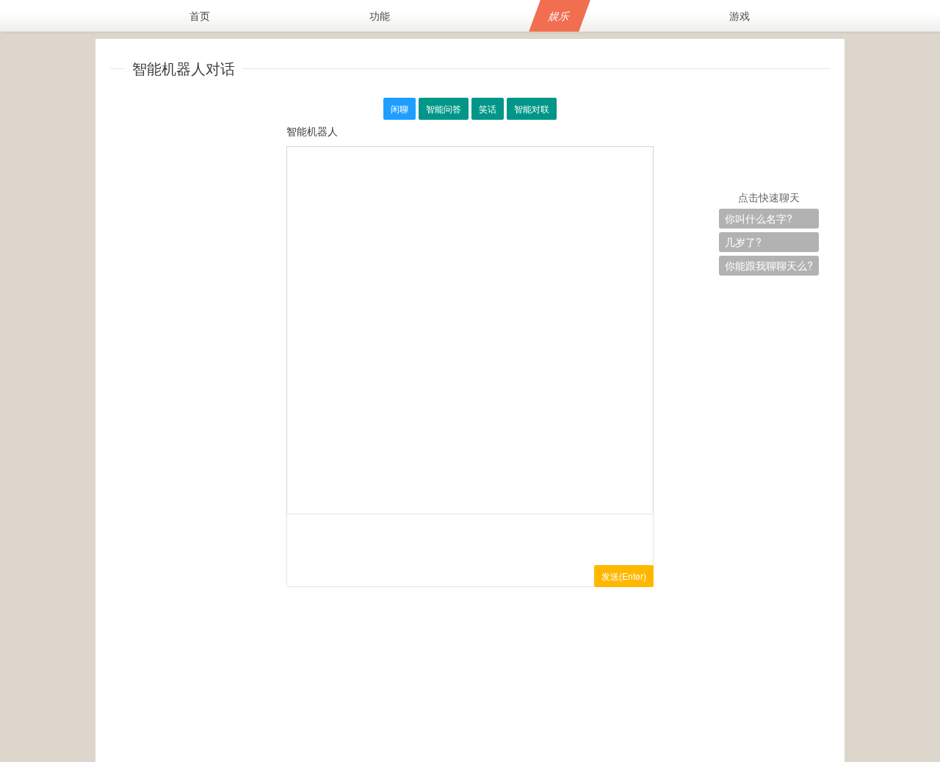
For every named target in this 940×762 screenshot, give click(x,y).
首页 (199, 15)
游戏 (739, 15)
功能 (379, 15)
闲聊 (399, 108)
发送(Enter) (623, 575)
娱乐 (559, 15)
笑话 (487, 108)
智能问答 (443, 108)
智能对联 (531, 108)
